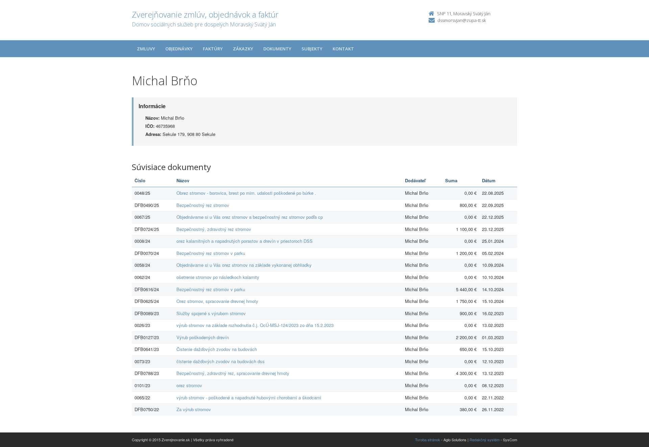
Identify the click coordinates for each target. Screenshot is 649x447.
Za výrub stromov (193, 409)
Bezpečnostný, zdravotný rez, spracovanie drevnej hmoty (232, 373)
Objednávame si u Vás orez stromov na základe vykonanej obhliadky (244, 265)
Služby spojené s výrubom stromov (211, 313)
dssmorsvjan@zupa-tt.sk (461, 20)
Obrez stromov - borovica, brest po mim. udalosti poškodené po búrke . (246, 193)
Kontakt (343, 49)
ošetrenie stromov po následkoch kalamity (217, 277)
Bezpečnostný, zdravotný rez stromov (213, 229)
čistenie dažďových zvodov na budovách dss (220, 361)
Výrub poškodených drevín (202, 337)
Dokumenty (277, 49)
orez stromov (189, 385)
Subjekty (312, 49)
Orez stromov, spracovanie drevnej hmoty (217, 301)
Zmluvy (146, 49)
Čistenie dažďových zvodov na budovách (216, 349)
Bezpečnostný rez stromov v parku (210, 253)
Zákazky (243, 49)
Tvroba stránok (427, 439)
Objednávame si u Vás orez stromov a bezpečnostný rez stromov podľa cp (249, 217)
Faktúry (213, 49)
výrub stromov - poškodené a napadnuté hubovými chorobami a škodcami (248, 397)
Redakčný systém (485, 439)
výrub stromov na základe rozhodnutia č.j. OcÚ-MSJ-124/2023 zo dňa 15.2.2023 (255, 325)
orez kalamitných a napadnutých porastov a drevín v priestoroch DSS (244, 241)
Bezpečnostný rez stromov (202, 205)
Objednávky (179, 49)
